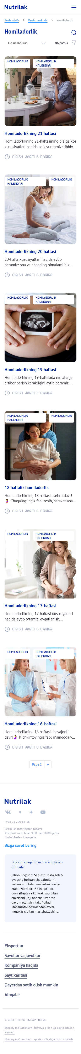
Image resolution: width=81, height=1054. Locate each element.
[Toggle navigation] (74, 7)
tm (19, 812)
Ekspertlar (14, 946)
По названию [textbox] (18, 43)
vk (8, 812)
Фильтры (61, 43)
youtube (43, 812)
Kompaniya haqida (21, 965)
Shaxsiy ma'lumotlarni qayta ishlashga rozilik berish (39, 1039)
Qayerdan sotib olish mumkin (31, 985)
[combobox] (26, 42)
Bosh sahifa (12, 20)
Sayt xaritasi (16, 975)
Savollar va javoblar (22, 955)
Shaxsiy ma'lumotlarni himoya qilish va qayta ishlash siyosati (39, 1030)
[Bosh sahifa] (16, 7)
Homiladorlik (17, 61)
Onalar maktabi (38, 20)
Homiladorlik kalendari (46, 63)
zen (31, 812)
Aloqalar (12, 994)
